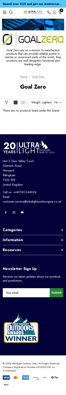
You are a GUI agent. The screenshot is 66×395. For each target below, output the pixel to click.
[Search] (11, 12)
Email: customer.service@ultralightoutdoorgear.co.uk (32, 199)
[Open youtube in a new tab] (22, 212)
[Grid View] (15, 102)
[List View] (23, 102)
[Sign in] (54, 12)
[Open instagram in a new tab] (14, 212)
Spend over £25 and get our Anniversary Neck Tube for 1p (33, 4)
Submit (56, 292)
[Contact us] (49, 12)
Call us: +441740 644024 (19, 192)
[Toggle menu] (4, 12)
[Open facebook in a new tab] (6, 212)
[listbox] (45, 102)
